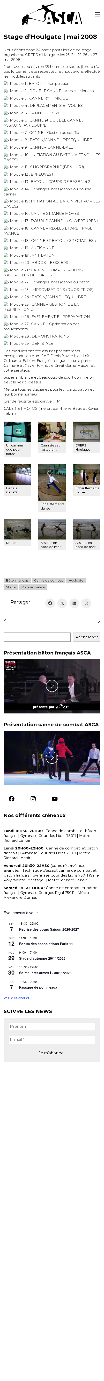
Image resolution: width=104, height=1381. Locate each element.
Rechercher (87, 637)
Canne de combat (48, 580)
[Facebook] (50, 603)
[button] (97, 14)
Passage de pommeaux (38, 987)
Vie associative (33, 587)
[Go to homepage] (52, 14)
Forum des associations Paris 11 (46, 943)
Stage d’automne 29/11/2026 (42, 958)
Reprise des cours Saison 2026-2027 (49, 929)
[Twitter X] (62, 603)
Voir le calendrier (16, 997)
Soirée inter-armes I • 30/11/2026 (45, 972)
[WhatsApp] (86, 603)
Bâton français (17, 580)
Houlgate (76, 580)
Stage (11, 587)
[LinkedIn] (74, 603)
